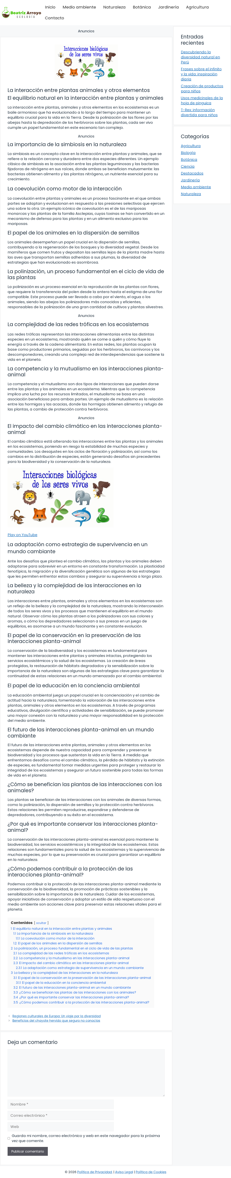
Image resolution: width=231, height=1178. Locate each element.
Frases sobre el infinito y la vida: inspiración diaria (201, 74)
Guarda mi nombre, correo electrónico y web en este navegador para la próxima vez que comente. (86, 1138)
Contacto (54, 18)
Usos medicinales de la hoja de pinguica (202, 100)
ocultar (41, 923)
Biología (188, 152)
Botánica (142, 7)
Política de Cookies (151, 1172)
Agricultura (197, 7)
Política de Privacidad (94, 1172)
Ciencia (188, 166)
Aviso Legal (124, 1172)
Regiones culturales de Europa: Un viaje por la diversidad (56, 1016)
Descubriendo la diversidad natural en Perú (200, 57)
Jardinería (168, 7)
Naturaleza (114, 7)
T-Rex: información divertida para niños (199, 112)
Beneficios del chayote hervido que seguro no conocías (56, 1020)
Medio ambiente (79, 7)
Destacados (192, 173)
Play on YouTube (22, 534)
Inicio (50, 7)
